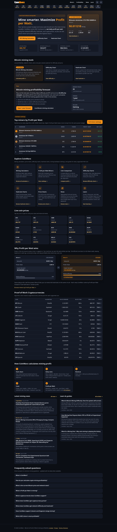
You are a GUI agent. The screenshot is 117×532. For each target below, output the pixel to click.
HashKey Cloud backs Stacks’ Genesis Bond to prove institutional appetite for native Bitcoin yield (32, 403)
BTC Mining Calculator (27, 38)
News (87, 2)
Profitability (79, 2)
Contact (51, 528)
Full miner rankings (95, 122)
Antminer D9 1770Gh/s (26, 136)
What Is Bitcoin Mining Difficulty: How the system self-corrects (81, 401)
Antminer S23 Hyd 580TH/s (27, 151)
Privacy (56, 528)
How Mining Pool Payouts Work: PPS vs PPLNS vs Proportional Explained (81, 416)
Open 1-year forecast (24, 108)
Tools (98, 303)
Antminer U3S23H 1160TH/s (27, 146)
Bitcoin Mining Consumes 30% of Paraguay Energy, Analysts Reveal (35, 420)
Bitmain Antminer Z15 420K (28, 141)
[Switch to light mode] (101, 2)
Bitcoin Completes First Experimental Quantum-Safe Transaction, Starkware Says (32, 456)
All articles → (99, 396)
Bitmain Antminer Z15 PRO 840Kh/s (30, 130)
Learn (92, 2)
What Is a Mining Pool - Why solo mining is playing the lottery (81, 431)
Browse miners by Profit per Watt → (25, 287)
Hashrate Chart (56, 38)
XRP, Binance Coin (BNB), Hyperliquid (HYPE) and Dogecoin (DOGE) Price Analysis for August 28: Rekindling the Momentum (34, 442)
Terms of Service (63, 528)
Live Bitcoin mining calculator (44, 108)
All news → (54, 396)
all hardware (67, 390)
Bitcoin (72, 2)
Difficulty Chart (42, 38)
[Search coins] (97, 2)
